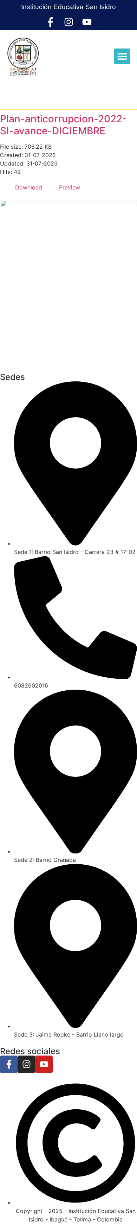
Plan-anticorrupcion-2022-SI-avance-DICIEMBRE (63, 125)
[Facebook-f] (50, 22)
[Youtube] (87, 22)
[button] (122, 56)
